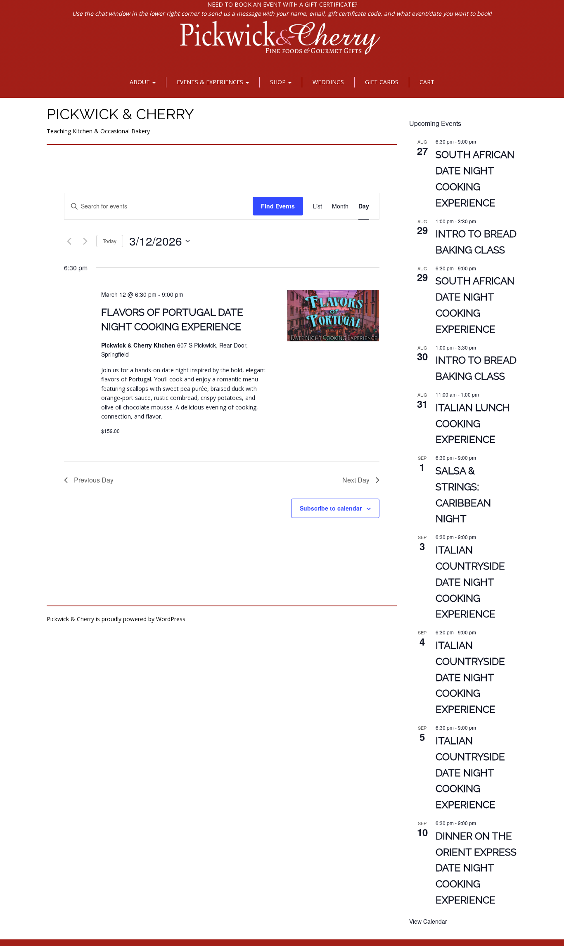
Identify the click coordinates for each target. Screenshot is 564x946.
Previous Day (94, 480)
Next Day (356, 480)
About (141, 82)
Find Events (278, 206)
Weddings (328, 82)
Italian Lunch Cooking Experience (473, 424)
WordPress (170, 619)
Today (109, 240)
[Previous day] (69, 241)
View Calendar (428, 921)
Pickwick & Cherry (120, 114)
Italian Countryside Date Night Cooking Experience (470, 582)
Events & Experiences (211, 82)
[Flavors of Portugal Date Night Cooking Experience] (333, 315)
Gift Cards (381, 82)
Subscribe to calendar (331, 508)
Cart (426, 82)
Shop (278, 82)
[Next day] (85, 241)
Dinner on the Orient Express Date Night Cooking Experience (476, 868)
